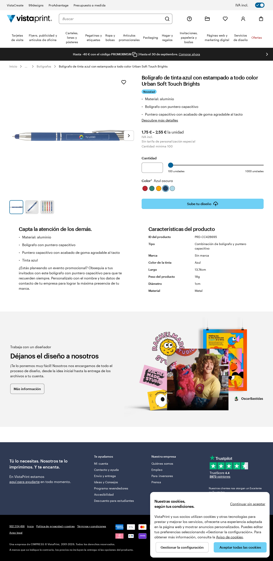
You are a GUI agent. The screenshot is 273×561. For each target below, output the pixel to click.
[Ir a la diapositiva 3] (47, 207)
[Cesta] (261, 19)
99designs (36, 5)
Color (157, 181)
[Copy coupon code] (134, 54)
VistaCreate (15, 5)
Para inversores (162, 476)
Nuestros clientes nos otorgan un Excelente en (235, 490)
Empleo (156, 469)
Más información (27, 389)
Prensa (156, 482)
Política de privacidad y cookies (55, 526)
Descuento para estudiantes (114, 500)
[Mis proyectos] (207, 19)
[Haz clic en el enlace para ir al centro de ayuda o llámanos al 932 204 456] (189, 19)
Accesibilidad (104, 494)
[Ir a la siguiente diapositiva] (267, 54)
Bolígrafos (44, 66)
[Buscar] (167, 19)
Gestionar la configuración (182, 547)
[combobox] (112, 18)
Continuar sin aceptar (247, 504)
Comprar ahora (189, 54)
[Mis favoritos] (225, 19)
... (26, 66)
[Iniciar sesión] (243, 19)
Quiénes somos (162, 463)
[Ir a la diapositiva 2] (32, 207)
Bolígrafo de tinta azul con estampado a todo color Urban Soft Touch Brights (113, 66)
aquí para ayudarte (24, 482)
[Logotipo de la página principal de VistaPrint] (29, 18)
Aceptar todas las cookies (240, 547)
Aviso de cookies (229, 537)
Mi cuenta (101, 463)
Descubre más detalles (160, 120)
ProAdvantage (58, 5)
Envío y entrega (105, 476)
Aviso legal (15, 532)
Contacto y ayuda (106, 469)
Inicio (13, 66)
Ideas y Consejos (106, 482)
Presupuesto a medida (89, 5)
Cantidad (149, 158)
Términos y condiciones (91, 526)
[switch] (252, 5)
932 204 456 (17, 526)
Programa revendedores (111, 488)
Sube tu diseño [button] (199, 204)
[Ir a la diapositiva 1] (16, 207)
